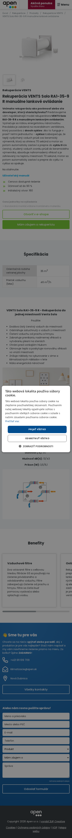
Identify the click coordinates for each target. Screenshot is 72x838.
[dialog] (36, 419)
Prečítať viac (12, 421)
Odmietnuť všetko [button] (37, 438)
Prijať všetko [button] (37, 429)
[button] (36, 446)
